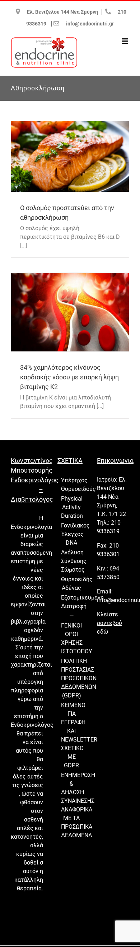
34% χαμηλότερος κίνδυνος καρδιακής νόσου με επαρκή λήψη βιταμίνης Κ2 (69, 377)
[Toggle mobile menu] (125, 41)
